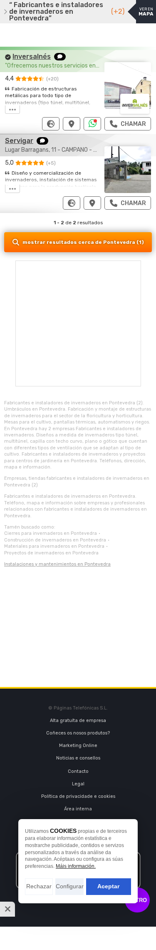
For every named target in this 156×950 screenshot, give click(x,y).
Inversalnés (31, 56)
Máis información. (76, 866)
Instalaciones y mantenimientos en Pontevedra (57, 564)
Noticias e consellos (78, 758)
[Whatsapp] (92, 123)
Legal (78, 784)
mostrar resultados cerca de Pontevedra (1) (83, 242)
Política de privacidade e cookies (78, 796)
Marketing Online (78, 745)
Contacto (78, 771)
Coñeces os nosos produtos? (78, 733)
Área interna (78, 809)
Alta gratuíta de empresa (78, 720)
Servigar (19, 141)
